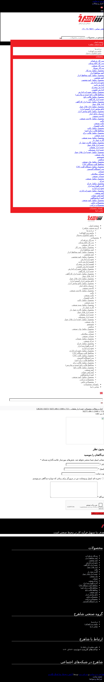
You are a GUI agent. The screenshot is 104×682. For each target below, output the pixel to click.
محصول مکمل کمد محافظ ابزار (90, 75)
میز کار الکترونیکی (96, 63)
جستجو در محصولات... (94, 37)
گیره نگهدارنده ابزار (96, 186)
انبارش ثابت (99, 85)
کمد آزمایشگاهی (97, 198)
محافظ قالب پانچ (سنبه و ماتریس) (89, 95)
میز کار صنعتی (98, 66)
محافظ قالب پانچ (91, 590)
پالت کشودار (98, 126)
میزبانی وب (83, 674)
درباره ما (94, 622)
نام (102, 464)
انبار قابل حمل (98, 104)
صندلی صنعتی (98, 176)
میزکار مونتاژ (98, 68)
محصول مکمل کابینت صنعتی (92, 119)
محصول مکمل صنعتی (94, 179)
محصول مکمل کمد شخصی (92, 80)
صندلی (101, 171)
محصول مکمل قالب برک (93, 133)
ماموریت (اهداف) (91, 624)
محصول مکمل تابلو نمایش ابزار (91, 111)
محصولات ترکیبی (97, 205)
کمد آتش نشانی (97, 195)
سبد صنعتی (99, 135)
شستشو (100, 157)
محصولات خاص (97, 203)
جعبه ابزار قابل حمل (95, 145)
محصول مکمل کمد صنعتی (93, 200)
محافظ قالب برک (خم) (94, 131)
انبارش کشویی (98, 90)
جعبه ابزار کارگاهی (96, 99)
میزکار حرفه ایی (91, 556)
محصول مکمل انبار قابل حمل (91, 107)
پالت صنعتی (99, 123)
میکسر (101, 159)
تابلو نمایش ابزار (91, 595)
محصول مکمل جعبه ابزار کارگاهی (89, 102)
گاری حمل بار (98, 140)
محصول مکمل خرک (95, 183)
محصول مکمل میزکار (95, 70)
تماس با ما (94, 626)
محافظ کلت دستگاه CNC (93, 164)
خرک (102, 181)
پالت (102, 121)
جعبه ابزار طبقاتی (96, 147)
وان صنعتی (99, 155)
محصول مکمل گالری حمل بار (91, 143)
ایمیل (101, 469)
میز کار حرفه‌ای (97, 61)
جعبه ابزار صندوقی (96, 150)
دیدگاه (100, 497)
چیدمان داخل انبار (96, 114)
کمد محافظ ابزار (97, 73)
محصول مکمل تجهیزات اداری (91, 191)
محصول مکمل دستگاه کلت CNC (90, 167)
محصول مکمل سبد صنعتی (93, 138)
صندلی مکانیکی (97, 174)
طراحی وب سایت (97, 674)
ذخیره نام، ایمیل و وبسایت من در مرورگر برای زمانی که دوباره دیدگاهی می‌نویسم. (66, 478)
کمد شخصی (99, 78)
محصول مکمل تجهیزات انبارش (91, 92)
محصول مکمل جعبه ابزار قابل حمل (89, 152)
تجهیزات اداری (98, 188)
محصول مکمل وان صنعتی (93, 162)
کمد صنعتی (99, 193)
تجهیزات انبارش (97, 82)
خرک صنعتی (93, 581)
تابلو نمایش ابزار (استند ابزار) (92, 109)
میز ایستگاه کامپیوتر (95, 169)
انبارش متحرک (98, 87)
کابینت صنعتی (98, 116)
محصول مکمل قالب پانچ (93, 97)
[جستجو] (60, 38)
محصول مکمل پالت (95, 128)
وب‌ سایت (100, 474)
